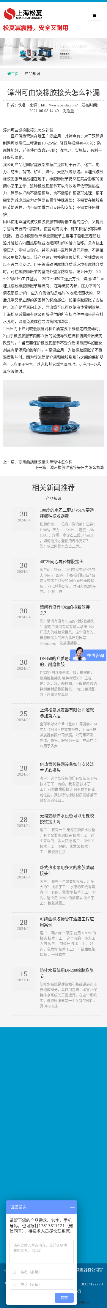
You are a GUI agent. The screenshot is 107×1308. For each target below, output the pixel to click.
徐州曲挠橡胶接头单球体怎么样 (45, 462)
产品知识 (32, 73)
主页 (15, 73)
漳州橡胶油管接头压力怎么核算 (77, 467)
